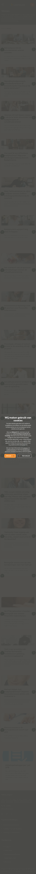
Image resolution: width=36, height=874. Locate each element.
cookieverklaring (11, 450)
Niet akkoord (26, 456)
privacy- (25, 448)
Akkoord (8, 456)
